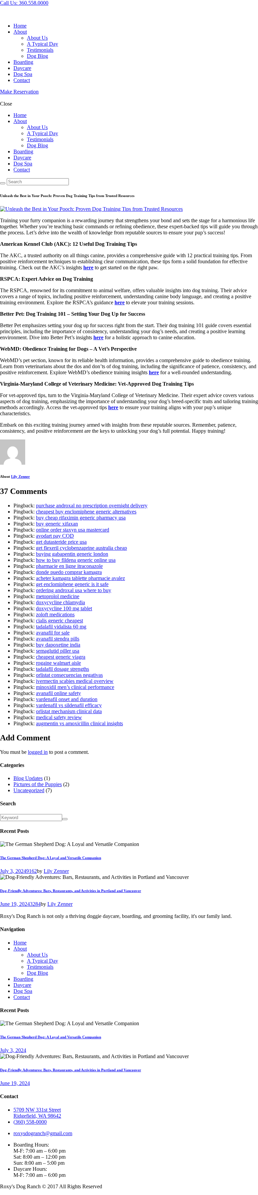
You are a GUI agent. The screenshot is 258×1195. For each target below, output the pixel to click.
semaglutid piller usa (57, 651)
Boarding (23, 979)
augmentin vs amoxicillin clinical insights (79, 723)
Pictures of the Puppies (37, 784)
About (20, 949)
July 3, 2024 (13, 871)
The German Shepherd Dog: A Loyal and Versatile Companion (50, 858)
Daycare (22, 985)
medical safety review (59, 717)
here (88, 267)
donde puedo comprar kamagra (69, 572)
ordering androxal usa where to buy (73, 590)
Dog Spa (22, 991)
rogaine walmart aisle (58, 663)
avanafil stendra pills (57, 639)
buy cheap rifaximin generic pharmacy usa (81, 518)
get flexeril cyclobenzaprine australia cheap (81, 548)
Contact (21, 997)
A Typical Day (42, 961)
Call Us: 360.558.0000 (24, 3)
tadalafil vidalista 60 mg (61, 626)
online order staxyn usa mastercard (72, 530)
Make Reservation (19, 91)
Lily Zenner (20, 476)
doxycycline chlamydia (60, 602)
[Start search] (2, 183)
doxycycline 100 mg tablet (64, 608)
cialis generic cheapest (59, 620)
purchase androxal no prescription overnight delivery (91, 505)
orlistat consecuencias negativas (69, 675)
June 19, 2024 (15, 904)
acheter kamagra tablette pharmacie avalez (80, 578)
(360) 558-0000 (30, 1122)
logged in (38, 752)
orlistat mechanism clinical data (69, 711)
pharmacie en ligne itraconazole (69, 566)
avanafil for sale (53, 632)
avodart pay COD (55, 536)
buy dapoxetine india (58, 645)
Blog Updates (28, 778)
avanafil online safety (58, 693)
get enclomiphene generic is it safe (72, 584)
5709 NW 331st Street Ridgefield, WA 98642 (37, 1113)
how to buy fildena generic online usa (76, 560)
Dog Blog (37, 973)
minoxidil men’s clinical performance (75, 687)
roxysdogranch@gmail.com (42, 1133)
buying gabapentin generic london (72, 554)
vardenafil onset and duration (66, 699)
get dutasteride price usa (61, 542)
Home (20, 943)
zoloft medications (55, 614)
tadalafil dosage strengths (62, 669)
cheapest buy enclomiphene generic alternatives (86, 511)
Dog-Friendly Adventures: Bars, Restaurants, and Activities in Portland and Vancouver (70, 891)
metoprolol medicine (57, 596)
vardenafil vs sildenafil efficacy (69, 705)
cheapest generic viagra (60, 657)
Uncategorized (28, 790)
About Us (37, 955)
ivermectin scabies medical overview (75, 681)
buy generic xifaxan (57, 524)
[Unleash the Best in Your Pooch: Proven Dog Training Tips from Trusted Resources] (91, 209)
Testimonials (40, 967)
